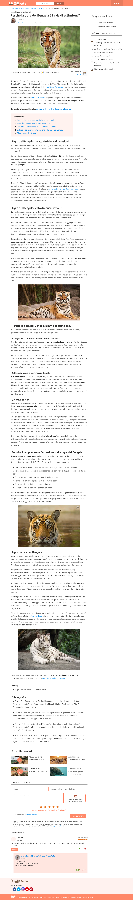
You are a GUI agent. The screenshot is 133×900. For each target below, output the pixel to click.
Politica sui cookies (88, 897)
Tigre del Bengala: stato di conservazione (33, 123)
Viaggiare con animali (106, 22)
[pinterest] (31, 889)
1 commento (20, 19)
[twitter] (19, 889)
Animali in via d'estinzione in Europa (38, 770)
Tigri (79, 74)
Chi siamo (35, 897)
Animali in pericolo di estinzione (33, 8)
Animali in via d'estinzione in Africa (76, 758)
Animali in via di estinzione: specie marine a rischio (75, 771)
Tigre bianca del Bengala (27, 133)
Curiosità (21, 8)
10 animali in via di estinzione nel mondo (53, 109)
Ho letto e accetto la (26, 815)
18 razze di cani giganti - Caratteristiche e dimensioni (107, 64)
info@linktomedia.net (57, 826)
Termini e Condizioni (61, 897)
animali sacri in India (37, 97)
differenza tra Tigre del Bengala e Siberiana (64, 189)
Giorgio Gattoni (22, 23)
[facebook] (14, 889)
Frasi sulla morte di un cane (103, 52)
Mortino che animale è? (102, 56)
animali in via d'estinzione (54, 87)
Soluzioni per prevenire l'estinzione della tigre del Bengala (40, 130)
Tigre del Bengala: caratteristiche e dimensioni (35, 120)
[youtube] (27, 889)
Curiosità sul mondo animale (106, 26)
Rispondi (14, 849)
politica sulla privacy (31, 815)
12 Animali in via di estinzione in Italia (36, 758)
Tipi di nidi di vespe (100, 39)
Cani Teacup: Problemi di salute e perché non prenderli (107, 44)
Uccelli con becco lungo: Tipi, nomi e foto (108, 49)
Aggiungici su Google (51, 72)
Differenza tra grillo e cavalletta (104, 69)
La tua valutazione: (39, 810)
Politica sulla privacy (75, 897)
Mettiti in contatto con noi (47, 897)
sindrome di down (36, 616)
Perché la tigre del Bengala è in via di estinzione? (36, 126)
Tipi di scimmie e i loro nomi (103, 59)
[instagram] (23, 889)
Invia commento (78, 816)
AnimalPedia (14, 8)
